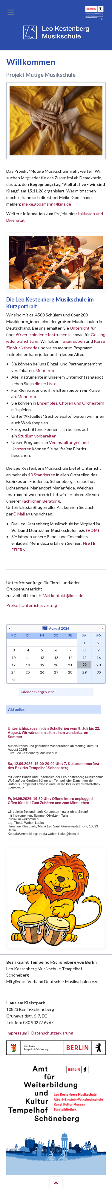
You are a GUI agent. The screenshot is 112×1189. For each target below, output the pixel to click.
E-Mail (19, 513)
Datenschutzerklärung (52, 1032)
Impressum (16, 1032)
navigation (10, 12)
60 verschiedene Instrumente (44, 334)
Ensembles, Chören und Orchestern (70, 402)
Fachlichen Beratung (40, 501)
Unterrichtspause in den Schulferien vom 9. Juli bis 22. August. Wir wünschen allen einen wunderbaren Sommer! (54, 732)
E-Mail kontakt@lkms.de (60, 595)
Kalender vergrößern (37, 692)
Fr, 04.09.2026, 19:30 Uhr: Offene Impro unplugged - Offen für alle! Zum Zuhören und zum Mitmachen (51, 801)
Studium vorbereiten (37, 435)
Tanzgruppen (73, 341)
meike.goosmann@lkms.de (46, 203)
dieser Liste (45, 383)
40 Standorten (41, 474)
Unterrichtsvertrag (39, 605)
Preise (12, 605)
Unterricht (80, 327)
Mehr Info (45, 370)
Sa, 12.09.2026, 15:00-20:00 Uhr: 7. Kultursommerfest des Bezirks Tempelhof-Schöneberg (53, 766)
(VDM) (92, 530)
